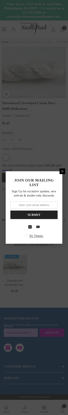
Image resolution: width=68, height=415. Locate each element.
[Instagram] (30, 227)
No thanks (36, 235)
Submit (34, 214)
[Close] (62, 171)
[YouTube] (38, 227)
